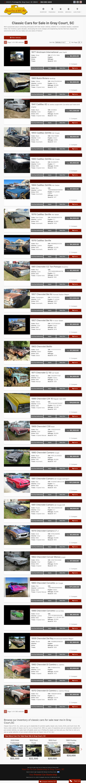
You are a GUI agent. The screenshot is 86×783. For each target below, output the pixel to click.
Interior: (34, 57)
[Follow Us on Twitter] (77, 2)
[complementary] (81, 778)
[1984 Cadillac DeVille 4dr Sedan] (17, 189)
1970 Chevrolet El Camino (50, 690)
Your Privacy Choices (52, 771)
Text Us (76, 68)
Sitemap (45, 771)
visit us (75, 730)
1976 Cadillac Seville (45, 214)
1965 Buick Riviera (43, 78)
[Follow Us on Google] (81, 2)
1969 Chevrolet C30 (43, 426)
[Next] (26, 42)
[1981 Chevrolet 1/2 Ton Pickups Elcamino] (17, 271)
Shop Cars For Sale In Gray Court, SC (34, 767)
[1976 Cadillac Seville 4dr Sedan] (17, 218)
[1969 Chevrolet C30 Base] (17, 430)
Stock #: (50, 61)
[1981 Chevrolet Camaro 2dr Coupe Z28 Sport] (17, 483)
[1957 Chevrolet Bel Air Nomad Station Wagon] (17, 298)
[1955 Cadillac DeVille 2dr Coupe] (17, 137)
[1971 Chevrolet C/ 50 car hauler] (17, 377)
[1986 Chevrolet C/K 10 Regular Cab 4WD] (17, 403)
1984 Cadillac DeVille (45, 185)
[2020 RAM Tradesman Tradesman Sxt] (15, 750)
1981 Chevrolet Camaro (50, 478)
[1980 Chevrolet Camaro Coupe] (17, 456)
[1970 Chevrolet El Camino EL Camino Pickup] (17, 695)
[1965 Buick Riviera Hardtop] (17, 82)
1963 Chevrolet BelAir (41, 346)
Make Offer (62, 68)
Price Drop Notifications (37, 68)
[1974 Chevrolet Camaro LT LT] (17, 535)
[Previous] (5, 42)
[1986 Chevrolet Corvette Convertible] (17, 615)
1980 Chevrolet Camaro (45, 452)
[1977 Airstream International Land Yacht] (17, 56)
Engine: (50, 57)
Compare (74, 64)
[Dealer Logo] (16, 10)
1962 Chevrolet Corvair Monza (48, 557)
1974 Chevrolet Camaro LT (45, 531)
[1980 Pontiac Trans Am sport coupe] (71, 749)
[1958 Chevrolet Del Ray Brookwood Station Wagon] (17, 642)
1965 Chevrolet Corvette (47, 583)
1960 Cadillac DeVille (45, 159)
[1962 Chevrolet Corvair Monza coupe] (17, 561)
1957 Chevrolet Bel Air (50, 294)
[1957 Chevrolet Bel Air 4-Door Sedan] (17, 324)
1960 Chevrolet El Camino (47, 664)
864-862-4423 (46, 2)
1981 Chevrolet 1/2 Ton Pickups (49, 266)
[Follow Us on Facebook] (74, 2)
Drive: (33, 59)
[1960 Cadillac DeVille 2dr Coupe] (17, 163)
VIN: (49, 55)
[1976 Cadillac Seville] (17, 245)
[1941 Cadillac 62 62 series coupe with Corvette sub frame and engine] (17, 108)
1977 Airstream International (49, 52)
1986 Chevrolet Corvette (47, 610)
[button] (5, 749)
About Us (45, 767)
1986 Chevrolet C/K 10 (48, 398)
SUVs (64, 726)
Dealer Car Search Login (31, 771)
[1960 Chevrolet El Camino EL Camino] (17, 669)
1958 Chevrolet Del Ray (52, 638)
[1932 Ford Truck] (33, 750)
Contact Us (50, 767)
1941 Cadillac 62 (55, 105)
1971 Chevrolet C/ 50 (45, 372)
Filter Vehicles (16, 37)
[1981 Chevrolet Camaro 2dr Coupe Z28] (17, 509)
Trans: (33, 61)
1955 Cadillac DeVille (45, 133)
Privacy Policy (56, 767)
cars (56, 726)
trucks (60, 726)
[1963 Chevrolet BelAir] (17, 350)
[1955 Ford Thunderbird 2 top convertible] (52, 750)
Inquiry (49, 68)
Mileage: (50, 59)
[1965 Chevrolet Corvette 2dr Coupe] (17, 587)
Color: (33, 55)
